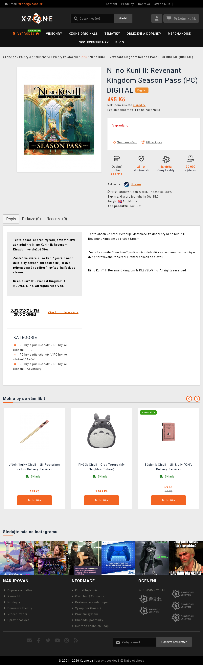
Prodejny (127, 4)
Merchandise (179, 33)
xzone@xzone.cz (26, 4)
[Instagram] (67, 640)
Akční (31, 359)
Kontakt (111, 4)
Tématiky (112, 33)
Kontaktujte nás (86, 590)
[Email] (29, 640)
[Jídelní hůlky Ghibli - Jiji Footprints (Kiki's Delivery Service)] (34, 431)
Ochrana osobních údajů (92, 626)
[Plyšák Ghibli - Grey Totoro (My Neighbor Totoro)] (101, 431)
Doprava (144, 4)
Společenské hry (94, 42)
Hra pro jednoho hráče (136, 196)
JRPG (168, 191)
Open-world (138, 191)
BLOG (119, 42)
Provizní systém (86, 614)
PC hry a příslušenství (35, 345)
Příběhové (156, 191)
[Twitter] (48, 640)
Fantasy (123, 191)
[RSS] (76, 640)
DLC (156, 196)
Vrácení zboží (17, 614)
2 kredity (139, 105)
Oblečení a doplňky (144, 33)
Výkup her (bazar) (88, 608)
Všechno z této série (63, 312)
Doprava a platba (20, 590)
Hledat (123, 18)
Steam (136, 184)
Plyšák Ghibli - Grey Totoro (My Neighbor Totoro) (102, 467)
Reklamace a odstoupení (92, 602)
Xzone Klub (162, 4)
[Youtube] (57, 640)
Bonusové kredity (20, 608)
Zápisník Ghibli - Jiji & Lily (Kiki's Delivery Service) (168, 467)
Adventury (34, 368)
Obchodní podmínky (89, 620)
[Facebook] (39, 640)
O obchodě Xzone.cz (89, 596)
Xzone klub (15, 596)
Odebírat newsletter (174, 642)
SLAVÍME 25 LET (154, 590)
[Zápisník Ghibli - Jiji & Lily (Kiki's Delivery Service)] (168, 431)
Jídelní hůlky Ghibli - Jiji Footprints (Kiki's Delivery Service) (34, 467)
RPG (30, 349)
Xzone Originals (83, 33)
